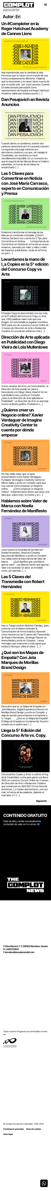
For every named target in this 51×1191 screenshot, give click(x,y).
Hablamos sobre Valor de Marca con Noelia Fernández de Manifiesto (24, 505)
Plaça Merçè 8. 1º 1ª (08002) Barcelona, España (26, 946)
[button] (45, 4)
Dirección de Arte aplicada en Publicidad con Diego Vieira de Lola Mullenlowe (25, 342)
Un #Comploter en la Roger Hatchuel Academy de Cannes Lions (24, 28)
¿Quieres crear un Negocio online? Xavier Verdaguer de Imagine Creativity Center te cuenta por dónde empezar (22, 422)
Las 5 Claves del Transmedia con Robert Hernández (22, 581)
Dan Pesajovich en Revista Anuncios (25, 102)
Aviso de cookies (33, 1129)
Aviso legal (8, 1134)
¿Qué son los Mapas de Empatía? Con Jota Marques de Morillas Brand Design (22, 660)
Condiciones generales (13, 1129)
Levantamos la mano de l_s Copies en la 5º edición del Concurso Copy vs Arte (25, 267)
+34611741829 (12, 949)
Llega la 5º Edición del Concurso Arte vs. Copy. (24, 733)
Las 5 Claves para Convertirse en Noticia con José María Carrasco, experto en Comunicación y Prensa (25, 183)
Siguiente (43, 801)
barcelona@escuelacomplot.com (19, 952)
